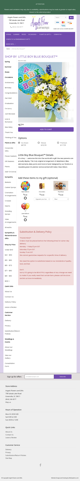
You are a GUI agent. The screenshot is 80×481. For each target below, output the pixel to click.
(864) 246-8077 (17, 27)
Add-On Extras (10, 172)
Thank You (9, 132)
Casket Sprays (10, 187)
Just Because (10, 114)
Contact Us (9, 297)
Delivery (8, 320)
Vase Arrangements (10, 220)
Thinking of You (10, 137)
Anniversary (9, 82)
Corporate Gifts (9, 149)
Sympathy (57, 34)
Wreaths (8, 227)
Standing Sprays (8, 212)
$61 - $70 (8, 265)
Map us (8, 402)
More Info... (10, 44)
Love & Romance (8, 120)
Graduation (9, 103)
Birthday (8, 88)
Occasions (32, 34)
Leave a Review (10, 307)
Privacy (8, 326)
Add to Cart (46, 129)
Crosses (8, 201)
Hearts (7, 206)
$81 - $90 (8, 276)
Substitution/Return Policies (11, 332)
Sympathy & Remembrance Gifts (18, 39)
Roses (24, 34)
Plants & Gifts (45, 34)
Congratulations (11, 93)
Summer (16, 34)
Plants (7, 166)
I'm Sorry (8, 108)
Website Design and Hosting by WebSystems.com (65, 478)
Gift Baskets (9, 161)
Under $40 (9, 250)
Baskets (8, 182)
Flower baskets (11, 156)
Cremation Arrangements (10, 194)
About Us (8, 291)
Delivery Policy (10, 302)
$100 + (7, 281)
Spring (8, 34)
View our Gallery (8, 356)
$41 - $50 (8, 255)
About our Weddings (8, 348)
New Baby (8, 127)
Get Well (8, 98)
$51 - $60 (8, 260)
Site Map (8, 458)
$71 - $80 (8, 271)
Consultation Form (10, 364)
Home (8, 49)
